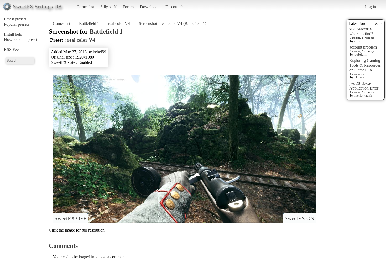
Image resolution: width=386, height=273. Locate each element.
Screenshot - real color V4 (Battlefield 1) (172, 23)
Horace (359, 77)
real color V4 (119, 23)
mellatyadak (363, 95)
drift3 (358, 41)
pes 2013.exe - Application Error (363, 85)
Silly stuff (108, 6)
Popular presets (16, 24)
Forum (128, 6)
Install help (13, 34)
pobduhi (360, 54)
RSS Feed (12, 49)
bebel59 (99, 52)
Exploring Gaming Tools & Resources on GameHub (365, 65)
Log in (370, 6)
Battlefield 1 (89, 23)
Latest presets (15, 19)
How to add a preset (20, 39)
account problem (363, 47)
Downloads (149, 6)
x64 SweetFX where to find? (361, 31)
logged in (86, 257)
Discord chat (175, 6)
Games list (85, 6)
